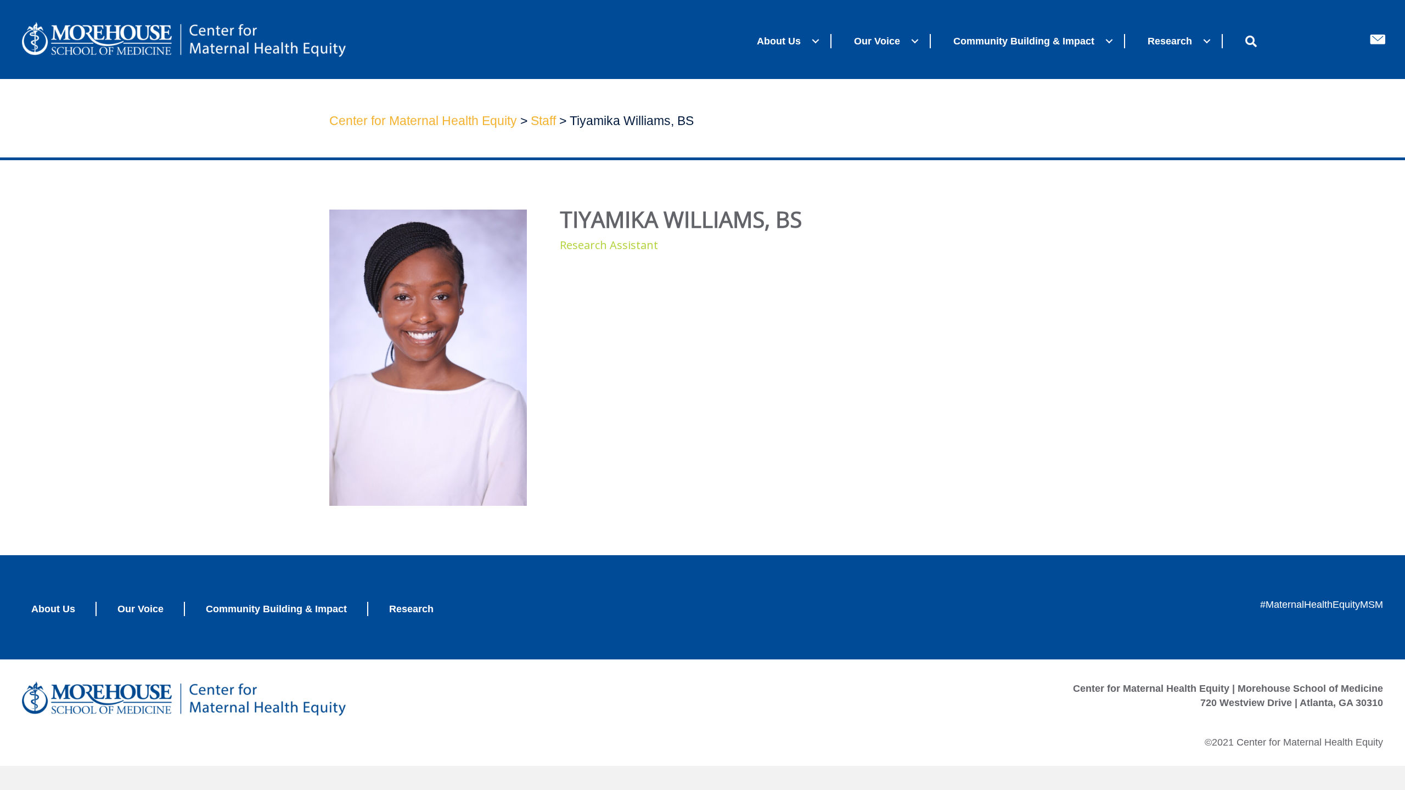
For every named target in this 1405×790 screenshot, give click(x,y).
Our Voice (877, 41)
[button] (815, 41)
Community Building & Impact (1023, 41)
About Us (779, 41)
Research (1170, 41)
